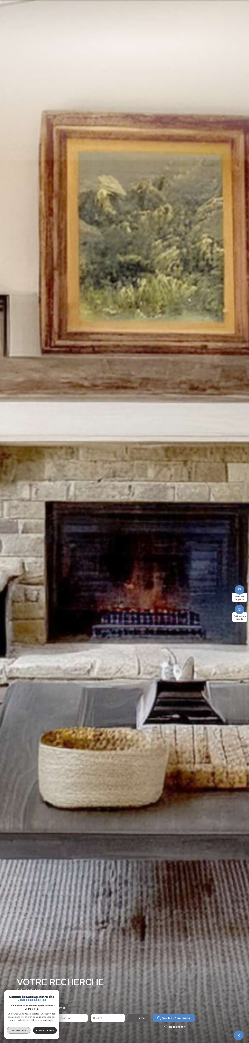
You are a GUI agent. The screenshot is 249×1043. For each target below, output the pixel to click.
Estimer (60, 1007)
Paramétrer (19, 1030)
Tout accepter (45, 1030)
